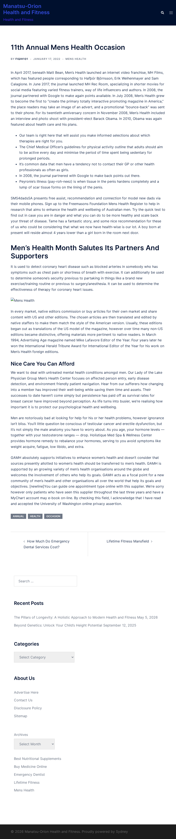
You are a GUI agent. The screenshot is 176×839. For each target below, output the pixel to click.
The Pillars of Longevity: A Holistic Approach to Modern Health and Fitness (75, 617)
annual (18, 516)
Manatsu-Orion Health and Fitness (26, 9)
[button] (162, 13)
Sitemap (20, 716)
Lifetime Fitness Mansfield (128, 541)
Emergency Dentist (29, 774)
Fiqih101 (21, 58)
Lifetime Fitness (26, 782)
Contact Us (23, 700)
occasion (53, 516)
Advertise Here (26, 692)
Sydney (122, 831)
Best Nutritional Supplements (37, 758)
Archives (21, 734)
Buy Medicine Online (30, 766)
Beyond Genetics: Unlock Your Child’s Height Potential (58, 625)
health (35, 516)
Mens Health (75, 58)
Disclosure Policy (28, 708)
